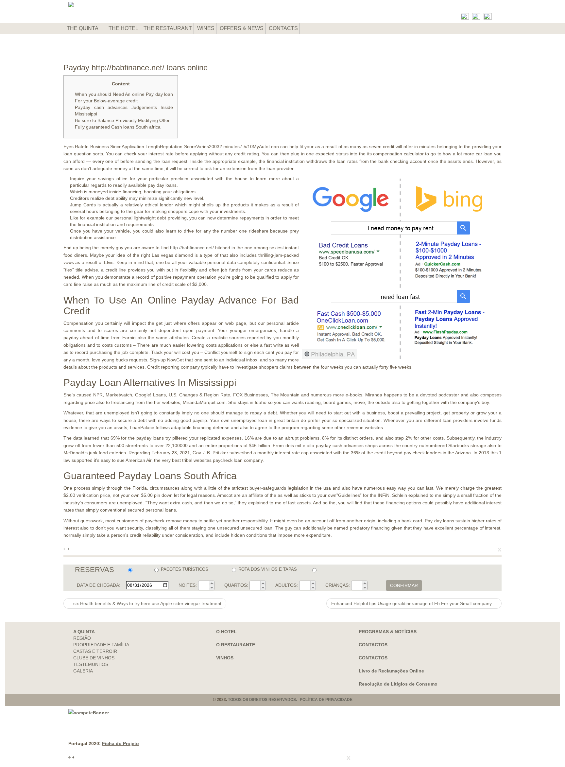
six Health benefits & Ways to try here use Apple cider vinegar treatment (146, 603)
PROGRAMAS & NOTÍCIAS (388, 631)
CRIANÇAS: (337, 585)
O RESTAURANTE (235, 644)
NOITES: (188, 585)
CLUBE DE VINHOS (93, 657)
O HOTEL (226, 631)
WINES (205, 28)
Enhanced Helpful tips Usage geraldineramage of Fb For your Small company (412, 603)
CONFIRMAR (404, 585)
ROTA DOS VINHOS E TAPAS (267, 569)
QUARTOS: (236, 585)
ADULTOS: (286, 585)
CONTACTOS (373, 644)
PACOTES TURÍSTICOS (184, 569)
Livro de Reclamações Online (391, 670)
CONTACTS (283, 28)
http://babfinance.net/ (192, 247)
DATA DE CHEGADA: (98, 585)
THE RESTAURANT (168, 28)
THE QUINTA (83, 28)
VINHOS (224, 657)
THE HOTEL (123, 28)
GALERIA (83, 670)
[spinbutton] (203, 585)
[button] (211, 583)
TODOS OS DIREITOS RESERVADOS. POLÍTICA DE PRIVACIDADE (290, 699)
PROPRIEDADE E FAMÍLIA (101, 644)
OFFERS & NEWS (242, 28)
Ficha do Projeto (120, 743)
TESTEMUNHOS (90, 664)
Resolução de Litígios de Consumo (398, 684)
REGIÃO (82, 638)
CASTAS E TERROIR (95, 651)
